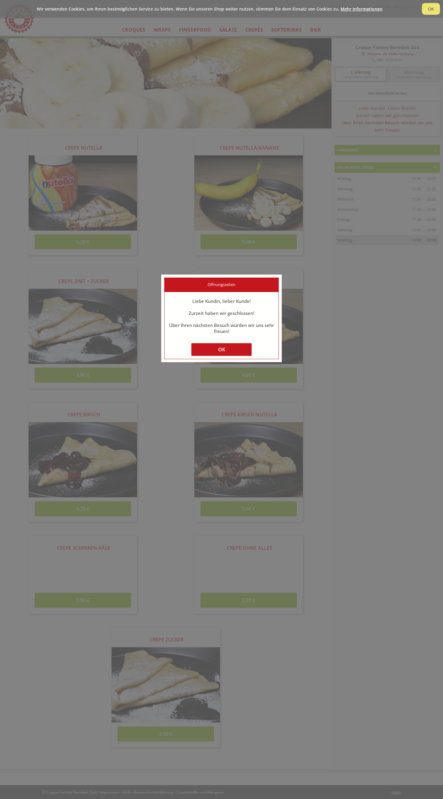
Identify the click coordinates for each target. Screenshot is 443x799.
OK (221, 349)
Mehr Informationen (361, 9)
